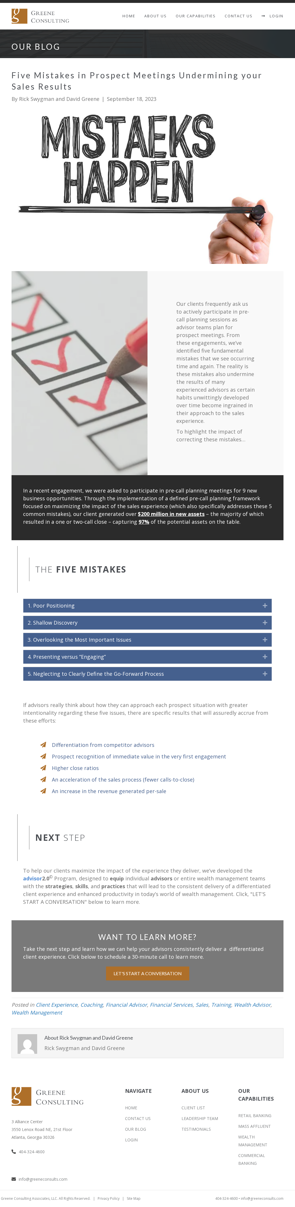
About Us (155, 15)
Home (128, 15)
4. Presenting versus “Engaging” (67, 656)
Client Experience (56, 1004)
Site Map (134, 1198)
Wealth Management (37, 1012)
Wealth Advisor (252, 1004)
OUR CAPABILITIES (196, 15)
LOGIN (274, 15)
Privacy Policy (109, 1198)
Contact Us (239, 15)
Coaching (91, 1004)
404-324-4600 (32, 1151)
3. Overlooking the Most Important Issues (79, 639)
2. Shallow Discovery (52, 622)
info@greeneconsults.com (43, 1179)
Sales (202, 1004)
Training (221, 1004)
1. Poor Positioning (51, 605)
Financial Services (171, 1004)
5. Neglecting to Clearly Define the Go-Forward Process (96, 673)
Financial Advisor (126, 1004)
